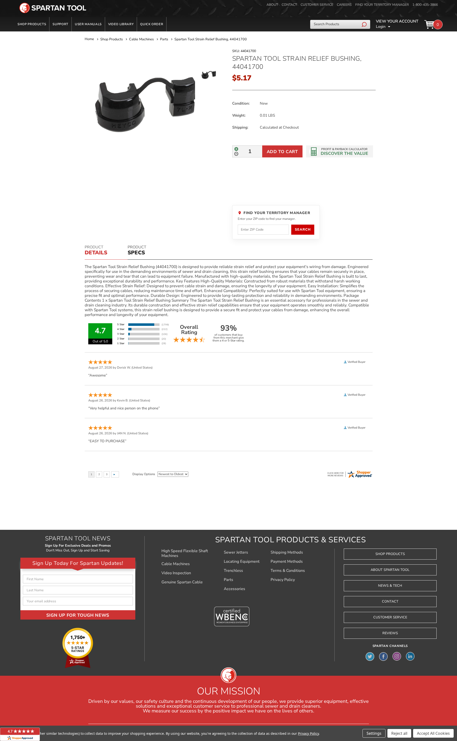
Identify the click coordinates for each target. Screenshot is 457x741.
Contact (390, 601)
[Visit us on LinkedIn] (410, 656)
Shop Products (32, 24)
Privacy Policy (283, 579)
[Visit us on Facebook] (383, 656)
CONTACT (289, 4)
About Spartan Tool (390, 570)
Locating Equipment (242, 561)
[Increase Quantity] (236, 149)
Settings (374, 733)
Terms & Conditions (288, 570)
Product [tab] (96, 250)
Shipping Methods (287, 552)
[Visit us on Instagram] (396, 656)
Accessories (234, 588)
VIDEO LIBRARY (121, 24)
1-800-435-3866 (425, 4)
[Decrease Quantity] (236, 154)
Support (60, 24)
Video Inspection (176, 573)
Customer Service (390, 617)
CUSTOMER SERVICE (317, 4)
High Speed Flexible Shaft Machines (184, 553)
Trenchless (233, 570)
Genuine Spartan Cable (182, 582)
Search (302, 229)
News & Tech (390, 585)
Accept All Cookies (433, 733)
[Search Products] (364, 24)
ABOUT (272, 4)
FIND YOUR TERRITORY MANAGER (382, 4)
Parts (228, 579)
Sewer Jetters (236, 552)
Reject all (399, 733)
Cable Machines (175, 564)
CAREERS (344, 4)
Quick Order (151, 24)
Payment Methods (287, 561)
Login (381, 26)
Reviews (390, 633)
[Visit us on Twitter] (370, 656)
